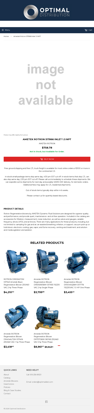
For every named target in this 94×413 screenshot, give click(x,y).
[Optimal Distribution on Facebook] (46, 402)
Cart (90, 30)
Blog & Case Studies (12, 390)
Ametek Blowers (11, 381)
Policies (7, 387)
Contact (7, 393)
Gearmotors (9, 384)
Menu (7, 30)
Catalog (7, 378)
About (6, 375)
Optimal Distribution (18, 409)
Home (6, 36)
